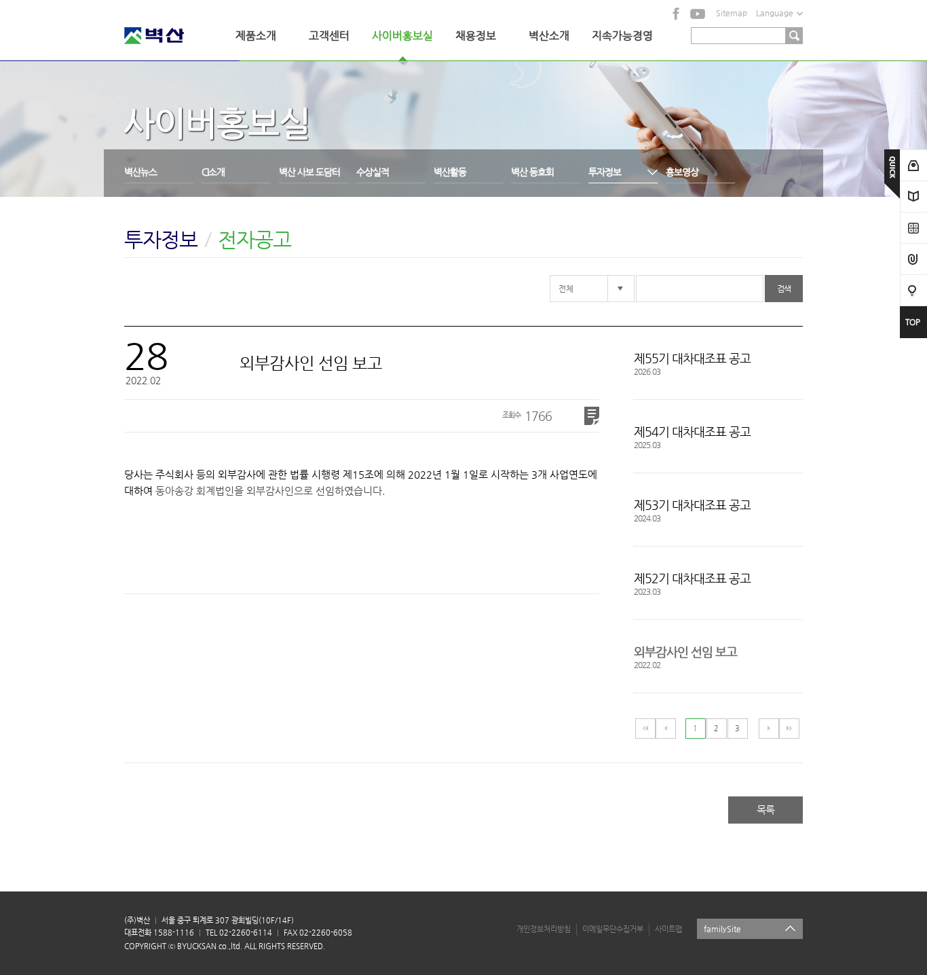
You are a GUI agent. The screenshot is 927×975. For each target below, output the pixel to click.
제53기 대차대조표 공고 (692, 505)
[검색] (794, 35)
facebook (676, 13)
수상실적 (372, 171)
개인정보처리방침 (543, 929)
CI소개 (213, 171)
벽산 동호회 (532, 171)
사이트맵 (668, 929)
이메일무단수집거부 (612, 929)
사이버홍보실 (402, 35)
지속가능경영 (622, 35)
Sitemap (731, 13)
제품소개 (255, 35)
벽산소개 (549, 35)
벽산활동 (450, 171)
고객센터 (329, 35)
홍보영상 (682, 171)
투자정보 (604, 171)
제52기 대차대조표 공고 (692, 578)
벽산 (172, 35)
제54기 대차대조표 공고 (692, 431)
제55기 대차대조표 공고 (692, 358)
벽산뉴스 (140, 171)
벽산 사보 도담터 (309, 171)
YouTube (697, 13)
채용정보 (475, 35)
